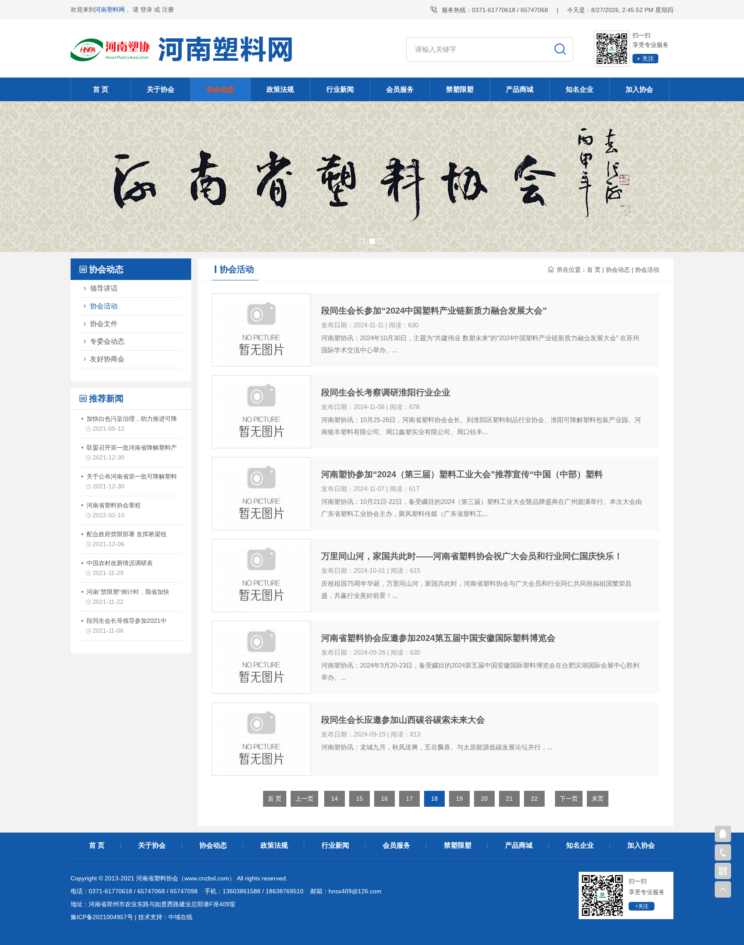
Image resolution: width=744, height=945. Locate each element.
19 (459, 798)
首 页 (100, 89)
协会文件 (104, 323)
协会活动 (104, 306)
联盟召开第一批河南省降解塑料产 (131, 452)
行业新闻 (340, 89)
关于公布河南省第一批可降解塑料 (131, 481)
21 (509, 798)
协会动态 (220, 89)
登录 (146, 9)
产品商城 (519, 89)
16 (384, 798)
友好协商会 (107, 359)
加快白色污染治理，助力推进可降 (131, 423)
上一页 (304, 798)
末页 (598, 798)
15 (359, 798)
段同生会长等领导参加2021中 (126, 625)
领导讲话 (104, 288)
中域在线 (180, 917)
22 (534, 798)
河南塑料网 (110, 9)
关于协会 (160, 89)
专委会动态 (107, 341)
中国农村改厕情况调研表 (119, 568)
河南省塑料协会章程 (113, 510)
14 (334, 798)
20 (484, 798)
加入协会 (639, 89)
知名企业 (579, 89)
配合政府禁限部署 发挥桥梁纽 (126, 539)
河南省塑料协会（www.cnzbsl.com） (185, 878)
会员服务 (400, 89)
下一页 (569, 798)
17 (409, 798)
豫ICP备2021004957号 (102, 917)
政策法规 (280, 89)
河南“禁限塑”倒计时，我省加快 (127, 596)
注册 (168, 9)
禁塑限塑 (460, 89)
